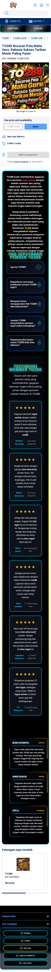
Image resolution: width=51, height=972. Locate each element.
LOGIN (38, 28)
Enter (35, 126)
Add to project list (28, 155)
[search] (25, 13)
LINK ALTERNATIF (27, 956)
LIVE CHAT (27, 964)
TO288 (27, 228)
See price (10, 883)
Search (6, 13)
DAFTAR (12, 28)
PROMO (27, 932)
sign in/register (21, 161)
